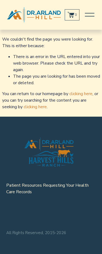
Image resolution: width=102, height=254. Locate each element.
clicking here (80, 94)
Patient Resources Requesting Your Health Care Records (47, 188)
